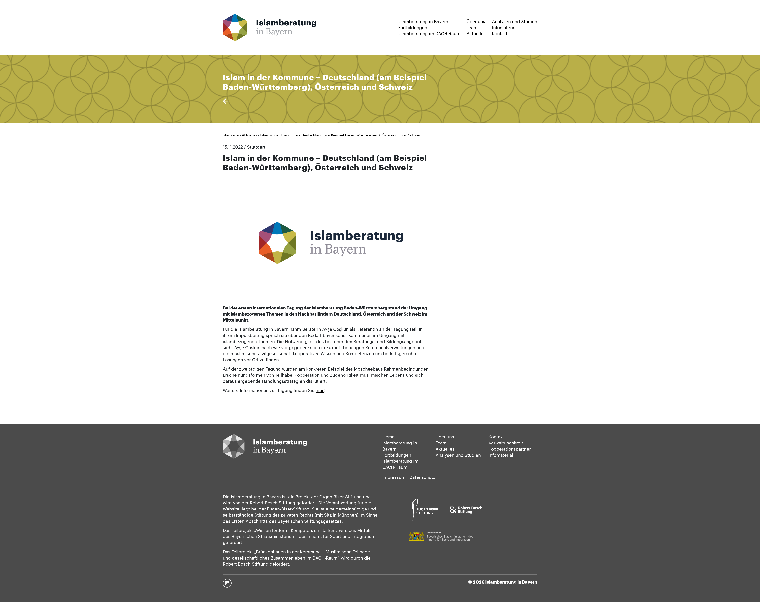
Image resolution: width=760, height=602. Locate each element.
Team (472, 27)
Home (388, 436)
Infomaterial (504, 27)
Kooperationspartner (510, 448)
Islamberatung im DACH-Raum (429, 33)
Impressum (393, 477)
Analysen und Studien (514, 21)
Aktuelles (476, 33)
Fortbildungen (412, 27)
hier (320, 390)
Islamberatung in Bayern (423, 21)
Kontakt (499, 33)
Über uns (476, 21)
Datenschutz (422, 477)
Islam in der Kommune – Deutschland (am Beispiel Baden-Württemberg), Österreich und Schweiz (341, 135)
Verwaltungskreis (506, 442)
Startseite (231, 135)
